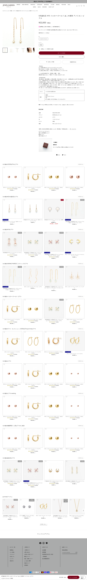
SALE (69, 4)
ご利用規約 (44, 556)
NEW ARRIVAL (25, 4)
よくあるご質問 (27, 560)
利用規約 (26, 565)
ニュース (11, 558)
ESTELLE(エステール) (57, 114)
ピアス (14, 10)
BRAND (18, 4)
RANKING (33, 4)
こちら (63, 104)
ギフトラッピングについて (44, 131)
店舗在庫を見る (73, 61)
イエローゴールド (43, 38)
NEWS (34, 6)
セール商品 (12, 552)
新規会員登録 (65, 550)
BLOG (39, 6)
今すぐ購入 (61, 56)
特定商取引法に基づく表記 (47, 554)
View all (80, 164)
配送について (41, 134)
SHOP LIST (51, 6)
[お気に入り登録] (4, 167)
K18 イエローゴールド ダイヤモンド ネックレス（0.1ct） (77, 516)
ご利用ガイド (27, 550)
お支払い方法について (28, 554)
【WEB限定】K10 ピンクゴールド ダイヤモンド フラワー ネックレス (60, 516)
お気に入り (12, 556)
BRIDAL (58, 4)
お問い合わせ (27, 552)
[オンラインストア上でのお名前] (40, 543)
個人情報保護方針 (45, 558)
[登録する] (76, 552)
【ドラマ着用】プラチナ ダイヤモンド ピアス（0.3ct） (26, 516)
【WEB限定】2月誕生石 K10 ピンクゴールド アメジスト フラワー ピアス (10, 516)
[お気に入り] (81, 6)
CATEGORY (39, 4)
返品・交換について (28, 558)
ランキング (12, 554)
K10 (53, 123)
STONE (52, 4)
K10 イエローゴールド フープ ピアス (43, 516)
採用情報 (44, 552)
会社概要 (44, 550)
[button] (10, 188)
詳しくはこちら (73, 129)
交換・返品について (43, 135)
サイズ (40, 42)
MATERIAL (46, 4)
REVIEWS (44, 6)
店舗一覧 (11, 560)
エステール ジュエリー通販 (7, 10)
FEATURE (64, 4)
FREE (41, 45)
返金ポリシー (27, 563)
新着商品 (11, 550)
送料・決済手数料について (44, 132)
